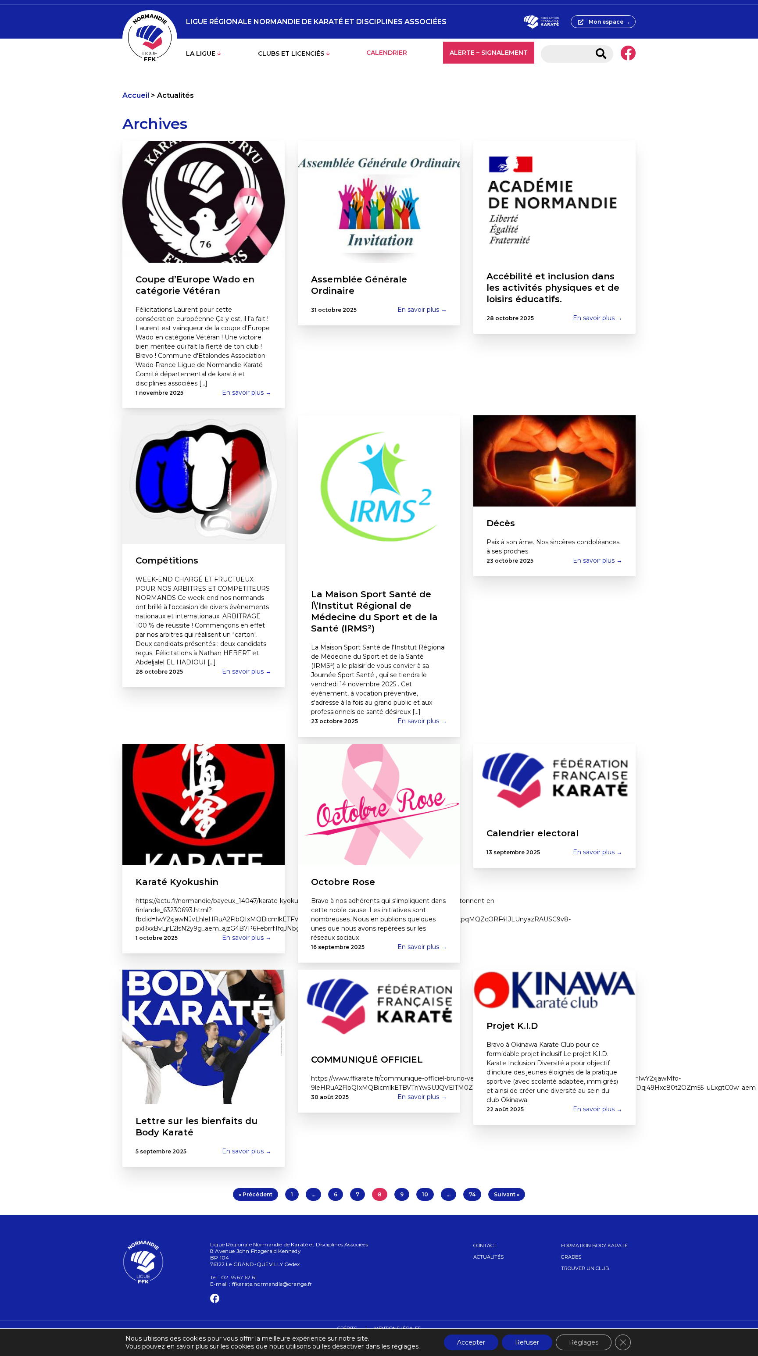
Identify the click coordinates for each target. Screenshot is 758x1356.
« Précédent (255, 1194)
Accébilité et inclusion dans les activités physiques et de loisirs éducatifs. (552, 287)
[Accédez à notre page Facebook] (628, 54)
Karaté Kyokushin (177, 882)
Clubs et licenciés (291, 53)
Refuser (527, 1342)
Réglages (583, 1342)
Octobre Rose (343, 882)
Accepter (471, 1342)
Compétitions (167, 560)
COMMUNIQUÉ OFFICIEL (367, 1059)
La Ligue (200, 53)
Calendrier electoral (532, 833)
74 (472, 1194)
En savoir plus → (247, 392)
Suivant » (506, 1194)
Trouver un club (585, 1268)
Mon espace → (609, 21)
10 (425, 1194)
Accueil (135, 95)
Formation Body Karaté (594, 1245)
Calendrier (386, 53)
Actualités (488, 1257)
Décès (500, 523)
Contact (485, 1245)
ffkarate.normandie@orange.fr (272, 1284)
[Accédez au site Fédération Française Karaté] (541, 22)
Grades (571, 1257)
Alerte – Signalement (489, 53)
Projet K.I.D (512, 1026)
